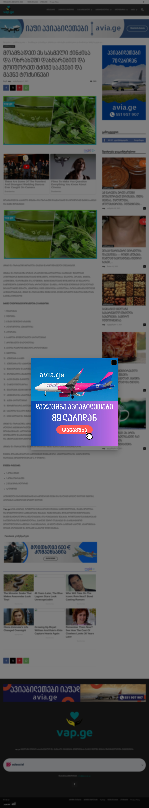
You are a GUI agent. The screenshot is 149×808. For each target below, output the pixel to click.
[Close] (114, 362)
